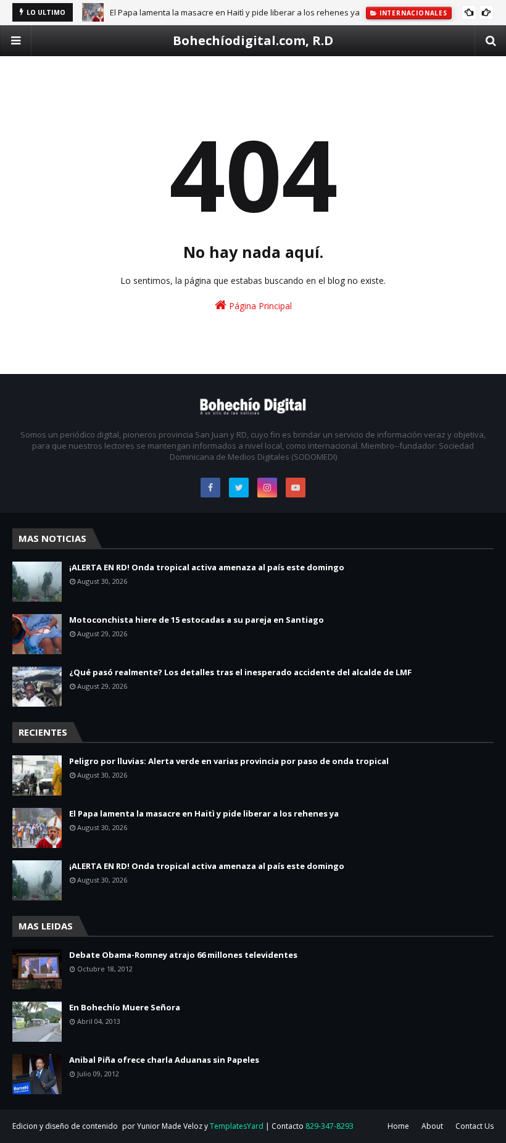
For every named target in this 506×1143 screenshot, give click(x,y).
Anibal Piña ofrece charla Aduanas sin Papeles (164, 1059)
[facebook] (210, 487)
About (432, 1126)
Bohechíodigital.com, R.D (253, 40)
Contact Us (474, 1126)
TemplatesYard (236, 1126)
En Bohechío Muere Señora (124, 1007)
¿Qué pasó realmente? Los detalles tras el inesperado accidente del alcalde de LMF (240, 672)
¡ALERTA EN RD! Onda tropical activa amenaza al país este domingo (206, 567)
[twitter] (239, 487)
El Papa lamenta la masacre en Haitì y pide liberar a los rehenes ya (235, 12)
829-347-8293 (329, 1126)
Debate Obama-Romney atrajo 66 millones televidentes (183, 954)
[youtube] (295, 487)
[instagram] (267, 487)
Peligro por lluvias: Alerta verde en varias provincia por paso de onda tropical (229, 761)
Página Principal (259, 306)
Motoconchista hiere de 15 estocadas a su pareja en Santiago (196, 619)
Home (398, 1126)
